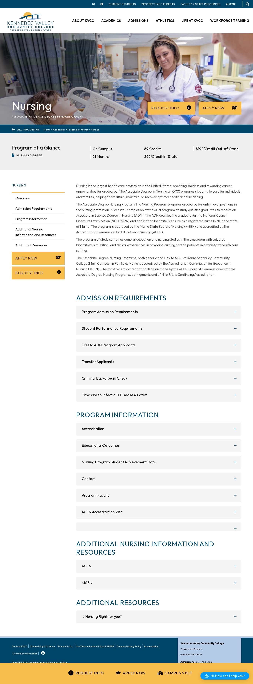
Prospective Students (158, 4)
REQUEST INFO (89, 673)
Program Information (31, 219)
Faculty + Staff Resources (200, 4)
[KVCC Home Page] (30, 21)
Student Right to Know (42, 646)
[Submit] (247, 4)
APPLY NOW (134, 673)
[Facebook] (42, 652)
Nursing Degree (29, 155)
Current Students (122, 4)
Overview (22, 198)
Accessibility (151, 646)
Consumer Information (25, 653)
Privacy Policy (65, 646)
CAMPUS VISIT (178, 673)
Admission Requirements (33, 208)
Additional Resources (31, 245)
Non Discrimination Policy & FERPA (95, 646)
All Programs (28, 129)
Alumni (231, 4)
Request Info (165, 108)
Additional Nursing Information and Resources (35, 232)
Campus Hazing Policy (129, 646)
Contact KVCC (19, 646)
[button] (224, 676)
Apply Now (213, 108)
